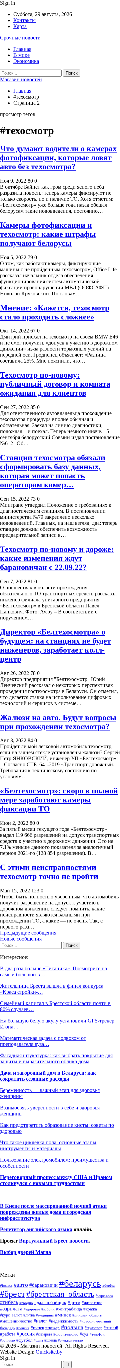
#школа (50, 1340)
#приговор (93, 1328)
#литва (29, 1315)
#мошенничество (16, 1321)
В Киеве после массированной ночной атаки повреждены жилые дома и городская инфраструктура (53, 1212)
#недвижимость (63, 1321)
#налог (40, 1321)
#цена (38, 1340)
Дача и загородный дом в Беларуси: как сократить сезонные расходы (48, 1076)
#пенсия (22, 1328)
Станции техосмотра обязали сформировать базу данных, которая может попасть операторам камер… (52, 471)
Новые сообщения (21, 939)
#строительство (65, 1334)
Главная (22, 49)
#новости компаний (95, 1321)
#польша (72, 1327)
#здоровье (32, 1309)
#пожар (52, 1327)
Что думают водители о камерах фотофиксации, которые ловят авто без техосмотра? (58, 157)
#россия (26, 1334)
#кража (90, 1308)
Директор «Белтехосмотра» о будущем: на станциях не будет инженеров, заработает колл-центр (55, 645)
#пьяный (111, 1328)
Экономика (26, 61)
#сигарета (44, 1334)
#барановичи (43, 1285)
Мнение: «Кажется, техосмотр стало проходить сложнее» (54, 312)
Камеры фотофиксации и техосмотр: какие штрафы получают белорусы (48, 234)
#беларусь (80, 1283)
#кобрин (48, 1309)
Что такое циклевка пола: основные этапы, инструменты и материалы (49, 1145)
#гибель (9, 1302)
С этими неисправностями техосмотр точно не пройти (49, 872)
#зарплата (11, 1308)
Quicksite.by (49, 1352)
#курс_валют (11, 1315)
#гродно (26, 1303)
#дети (74, 1302)
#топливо (7, 1340)
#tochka (6, 1285)
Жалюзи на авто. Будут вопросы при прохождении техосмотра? (58, 722)
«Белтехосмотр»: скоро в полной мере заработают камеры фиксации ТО (59, 799)
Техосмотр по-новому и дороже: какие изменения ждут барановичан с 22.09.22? (57, 558)
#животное (92, 1302)
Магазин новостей (21, 79)
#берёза (108, 1285)
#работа (7, 1334)
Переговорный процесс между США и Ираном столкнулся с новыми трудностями (56, 1180)
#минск (63, 1314)
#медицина (45, 1315)
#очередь (7, 1328)
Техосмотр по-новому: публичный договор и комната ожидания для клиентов (55, 384)
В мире (21, 55)
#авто (21, 1284)
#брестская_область (60, 1293)
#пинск (37, 1328)
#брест (12, 1294)
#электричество (70, 1340)
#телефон (97, 1334)
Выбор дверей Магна (25, 1252)
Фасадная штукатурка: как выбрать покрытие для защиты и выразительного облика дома (56, 1058)
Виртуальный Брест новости (54, 1241)
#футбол (24, 1340)
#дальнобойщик (50, 1302)
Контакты (24, 20)
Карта (20, 26)
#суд (84, 1334)
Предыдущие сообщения (28, 933)
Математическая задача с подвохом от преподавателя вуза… (43, 1041)
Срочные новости (20, 37)
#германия (104, 1295)
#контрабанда (69, 1308)
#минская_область (87, 1315)
